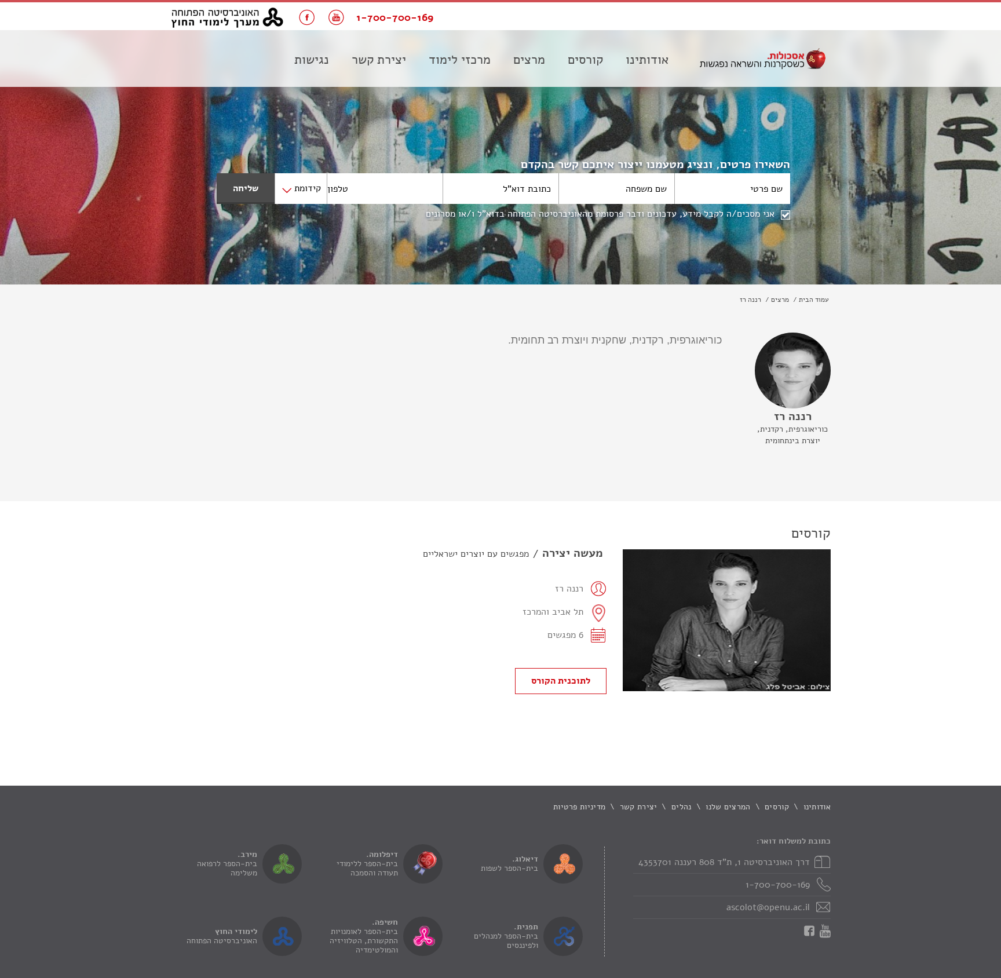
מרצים (529, 59)
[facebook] (307, 17)
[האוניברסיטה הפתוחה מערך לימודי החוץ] (227, 17)
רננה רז (750, 299)
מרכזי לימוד (460, 59)
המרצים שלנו (728, 806)
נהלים (681, 806)
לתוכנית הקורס (560, 680)
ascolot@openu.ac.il (768, 907)
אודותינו (647, 59)
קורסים (585, 59)
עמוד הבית (814, 299)
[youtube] (336, 17)
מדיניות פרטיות (579, 806)
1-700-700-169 (778, 884)
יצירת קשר (379, 59)
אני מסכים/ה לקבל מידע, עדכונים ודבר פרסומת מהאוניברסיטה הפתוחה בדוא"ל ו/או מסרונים (600, 213)
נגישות (311, 59)
